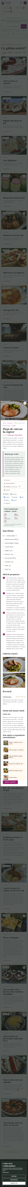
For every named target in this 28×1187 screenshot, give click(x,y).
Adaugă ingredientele (10, 483)
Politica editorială (18, 435)
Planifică (8, 486)
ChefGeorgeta (10, 435)
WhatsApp (15, 497)
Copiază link (7, 503)
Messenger (13, 494)
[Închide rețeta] (25, 403)
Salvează (8, 480)
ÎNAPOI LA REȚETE (10, 782)
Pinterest (14, 500)
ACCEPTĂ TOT (14, 1183)
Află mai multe (6, 1172)
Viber (22, 497)
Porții (4, 535)
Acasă (4, 423)
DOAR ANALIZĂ (14, 1179)
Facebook (6, 497)
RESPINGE (14, 1176)
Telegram (7, 500)
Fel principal (9, 423)
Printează (8, 490)
